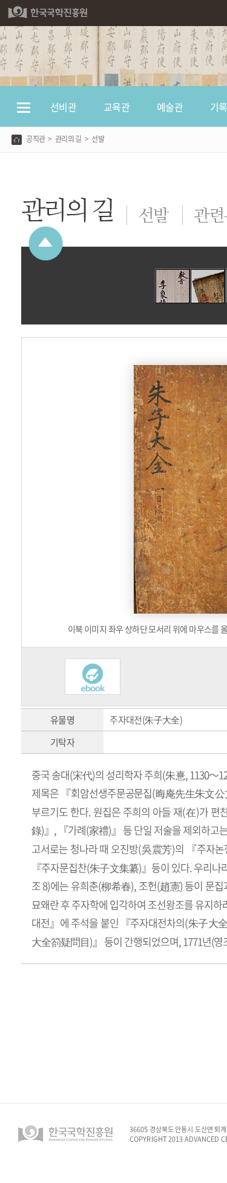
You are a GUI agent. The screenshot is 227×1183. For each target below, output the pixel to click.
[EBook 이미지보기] (92, 664)
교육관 (117, 106)
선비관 (63, 106)
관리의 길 (68, 138)
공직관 (35, 138)
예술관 (170, 106)
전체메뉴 (23, 113)
